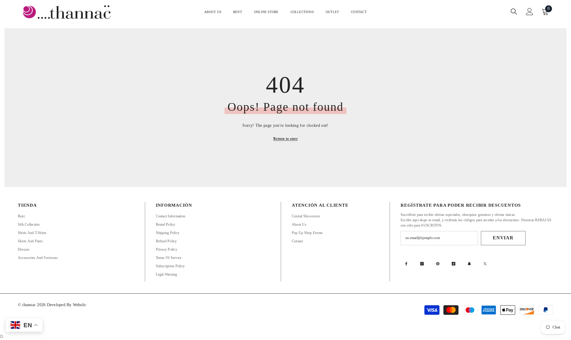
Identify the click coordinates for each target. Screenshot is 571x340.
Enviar (503, 237)
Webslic (80, 305)
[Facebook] (406, 263)
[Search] (514, 11)
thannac (29, 305)
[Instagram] (422, 263)
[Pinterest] (437, 263)
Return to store (285, 139)
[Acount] (529, 11)
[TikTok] (453, 263)
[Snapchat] (469, 263)
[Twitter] (485, 263)
